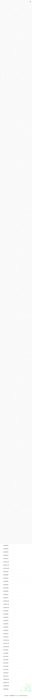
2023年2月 (5, 594)
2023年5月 (5, 584)
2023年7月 (5, 578)
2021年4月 (5, 666)
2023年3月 (5, 591)
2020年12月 (6, 679)
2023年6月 (5, 581)
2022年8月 (5, 614)
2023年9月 (5, 571)
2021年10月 (6, 646)
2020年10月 (6, 685)
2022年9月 (5, 610)
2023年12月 (6, 561)
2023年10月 (6, 568)
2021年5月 (5, 663)
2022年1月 (5, 637)
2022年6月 (5, 620)
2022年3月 (5, 630)
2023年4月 (5, 587)
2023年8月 (5, 574)
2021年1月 (5, 676)
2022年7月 (5, 617)
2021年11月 (6, 643)
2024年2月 (5, 555)
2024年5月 (5, 545)
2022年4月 (5, 627)
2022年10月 (6, 607)
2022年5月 (5, 623)
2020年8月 (5, 689)
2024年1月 (5, 558)
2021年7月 (5, 656)
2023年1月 (5, 597)
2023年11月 (6, 565)
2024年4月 (5, 548)
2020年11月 (6, 682)
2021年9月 (5, 650)
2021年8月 (5, 653)
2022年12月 (6, 601)
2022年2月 (5, 633)
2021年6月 (5, 659)
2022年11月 (6, 604)
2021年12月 (6, 640)
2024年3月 (5, 552)
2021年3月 (5, 669)
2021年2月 (5, 672)
